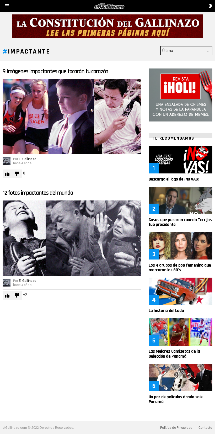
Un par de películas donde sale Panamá (176, 399)
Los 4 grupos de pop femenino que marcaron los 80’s (180, 267)
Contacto (205, 428)
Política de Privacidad (176, 428)
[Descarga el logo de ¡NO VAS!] (180, 159)
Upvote (7, 174)
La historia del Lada (166, 311)
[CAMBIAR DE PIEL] (210, 6)
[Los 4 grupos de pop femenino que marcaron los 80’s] (180, 246)
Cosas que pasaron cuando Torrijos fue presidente (180, 222)
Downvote (17, 174)
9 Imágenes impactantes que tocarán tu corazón (55, 71)
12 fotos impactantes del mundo (38, 193)
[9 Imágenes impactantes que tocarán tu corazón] (72, 116)
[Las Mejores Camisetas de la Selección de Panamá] (180, 332)
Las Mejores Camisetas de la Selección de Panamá (174, 353)
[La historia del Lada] (180, 291)
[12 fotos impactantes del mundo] (72, 238)
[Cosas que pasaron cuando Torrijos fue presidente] (180, 200)
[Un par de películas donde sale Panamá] (180, 377)
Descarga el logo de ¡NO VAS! (174, 179)
